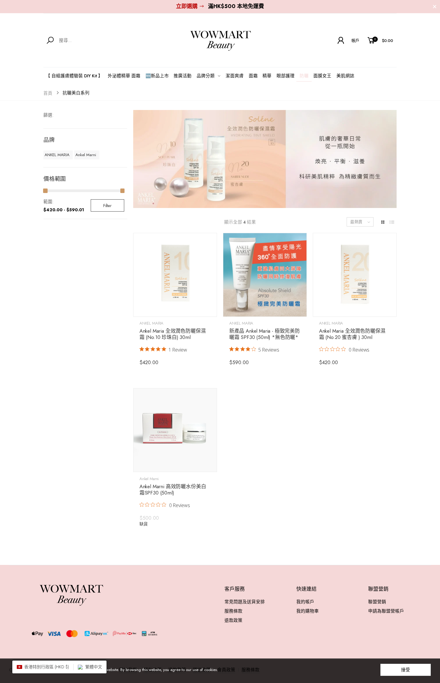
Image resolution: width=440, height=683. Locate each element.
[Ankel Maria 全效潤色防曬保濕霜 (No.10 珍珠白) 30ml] (175, 274)
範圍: (48, 201)
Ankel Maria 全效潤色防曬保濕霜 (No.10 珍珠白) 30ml (172, 334)
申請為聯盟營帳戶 (386, 611)
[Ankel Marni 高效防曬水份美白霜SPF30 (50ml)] (175, 430)
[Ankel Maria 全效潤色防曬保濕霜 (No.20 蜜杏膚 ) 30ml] (354, 274)
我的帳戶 (305, 601)
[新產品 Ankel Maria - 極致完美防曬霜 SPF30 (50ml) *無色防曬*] (265, 274)
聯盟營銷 (377, 601)
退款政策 (233, 620)
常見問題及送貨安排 (244, 601)
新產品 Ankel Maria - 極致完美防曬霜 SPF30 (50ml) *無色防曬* (264, 334)
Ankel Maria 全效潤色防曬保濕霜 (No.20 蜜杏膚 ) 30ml (352, 334)
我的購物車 (307, 611)
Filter (107, 205)
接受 (405, 670)
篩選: (48, 115)
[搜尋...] (51, 40)
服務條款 (233, 611)
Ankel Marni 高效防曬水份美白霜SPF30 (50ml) (172, 489)
